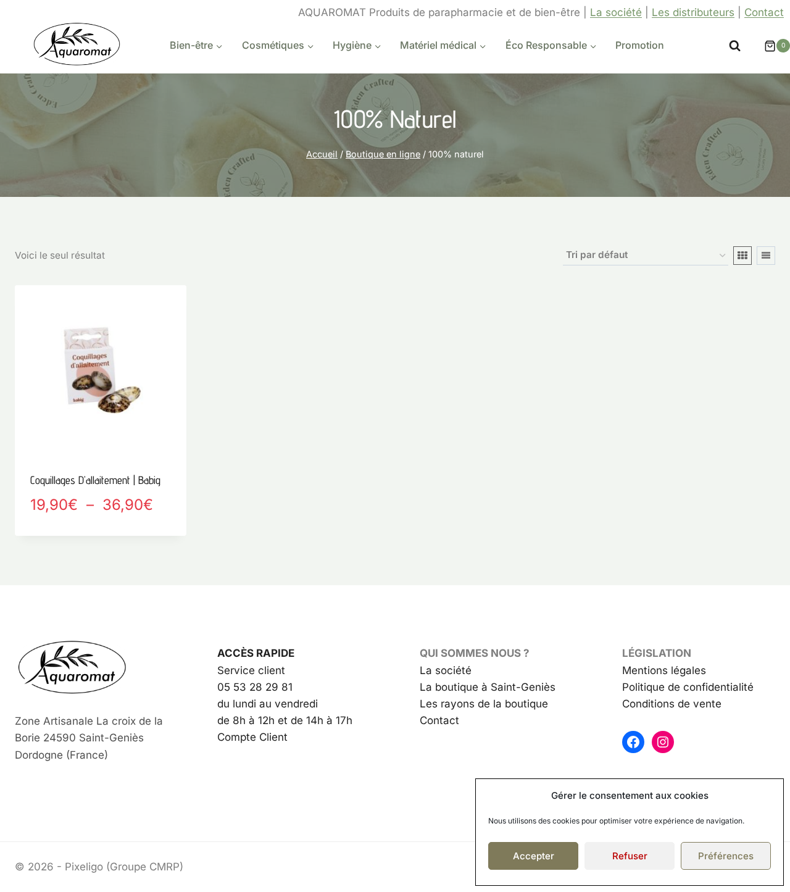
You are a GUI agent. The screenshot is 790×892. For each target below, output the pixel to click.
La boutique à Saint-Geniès (487, 687)
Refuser (629, 856)
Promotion (639, 45)
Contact (764, 12)
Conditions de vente (671, 704)
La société (616, 12)
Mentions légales (664, 670)
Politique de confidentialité (688, 687)
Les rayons (447, 704)
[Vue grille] (742, 255)
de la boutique (511, 704)
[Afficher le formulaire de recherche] (735, 46)
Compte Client (252, 737)
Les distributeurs (693, 12)
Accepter (533, 856)
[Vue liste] (766, 255)
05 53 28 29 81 (255, 687)
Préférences (726, 856)
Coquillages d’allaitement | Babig (95, 479)
